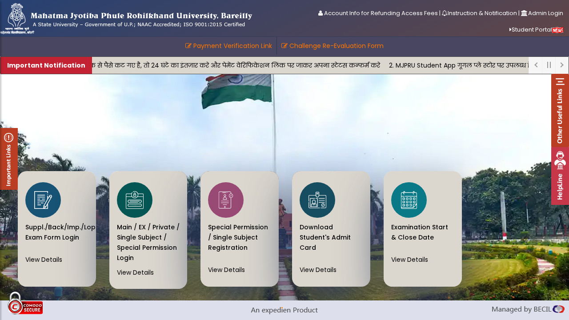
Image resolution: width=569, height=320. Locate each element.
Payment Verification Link (232, 45)
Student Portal (532, 29)
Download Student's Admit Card (325, 237)
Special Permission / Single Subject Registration (238, 237)
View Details (43, 259)
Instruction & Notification (482, 13)
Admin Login (545, 13)
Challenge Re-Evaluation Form (336, 45)
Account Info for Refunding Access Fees (380, 13)
